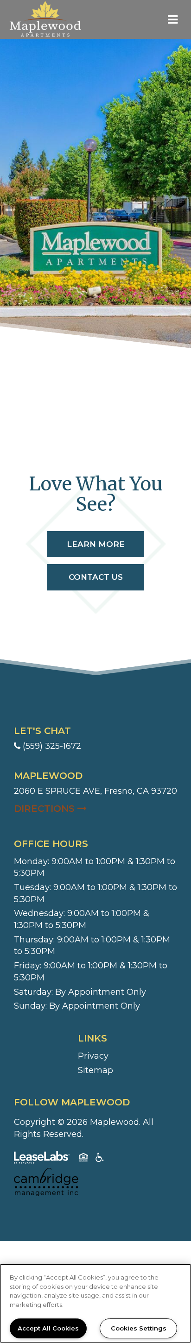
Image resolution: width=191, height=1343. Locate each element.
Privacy (93, 1056)
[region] (95, 1303)
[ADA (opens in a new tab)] (99, 1159)
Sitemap (95, 1070)
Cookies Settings (138, 1328)
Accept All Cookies (48, 1328)
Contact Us (96, 577)
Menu (171, 19)
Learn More (96, 544)
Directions (95, 808)
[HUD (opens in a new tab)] (83, 1159)
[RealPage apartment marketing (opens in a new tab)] (42, 1159)
